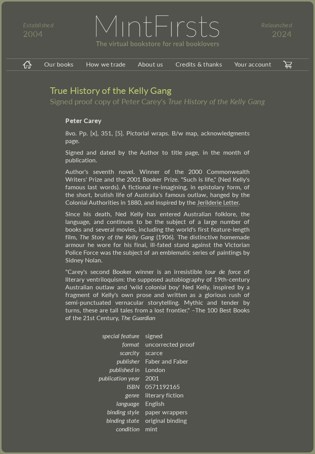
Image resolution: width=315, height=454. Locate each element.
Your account (252, 64)
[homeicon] (27, 64)
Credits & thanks (199, 64)
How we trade (106, 64)
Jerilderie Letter (218, 202)
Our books (58, 64)
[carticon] (287, 64)
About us (150, 64)
